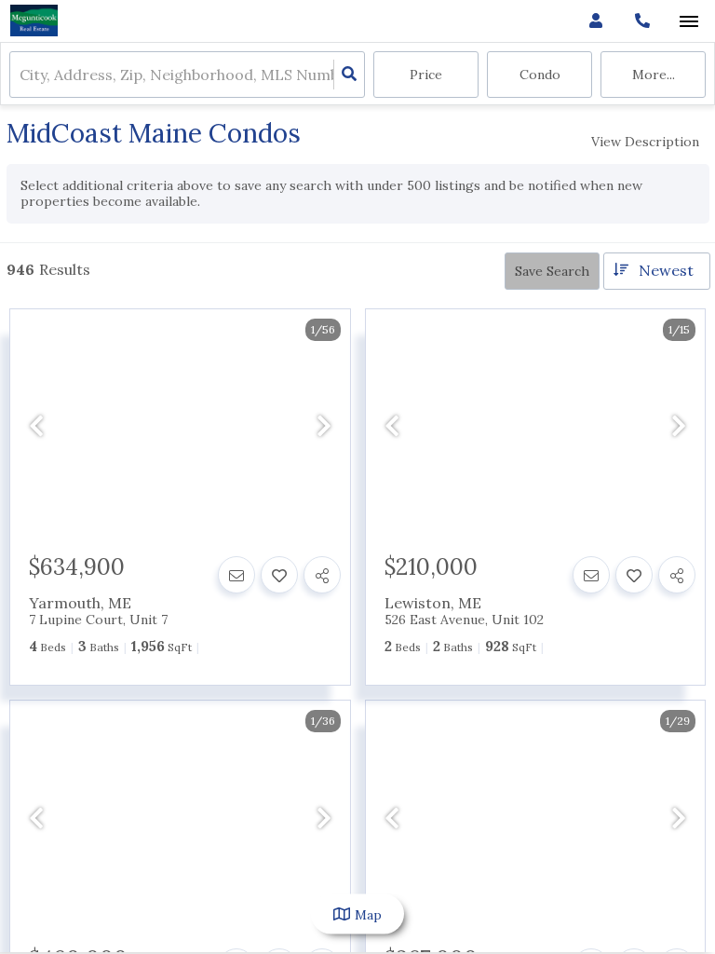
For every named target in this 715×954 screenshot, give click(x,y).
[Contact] (236, 574)
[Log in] (595, 21)
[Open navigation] (688, 22)
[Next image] (324, 426)
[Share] (322, 574)
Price (426, 74)
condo (539, 74)
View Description (645, 141)
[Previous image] (36, 426)
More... (653, 74)
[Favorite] (279, 574)
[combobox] (21, 75)
